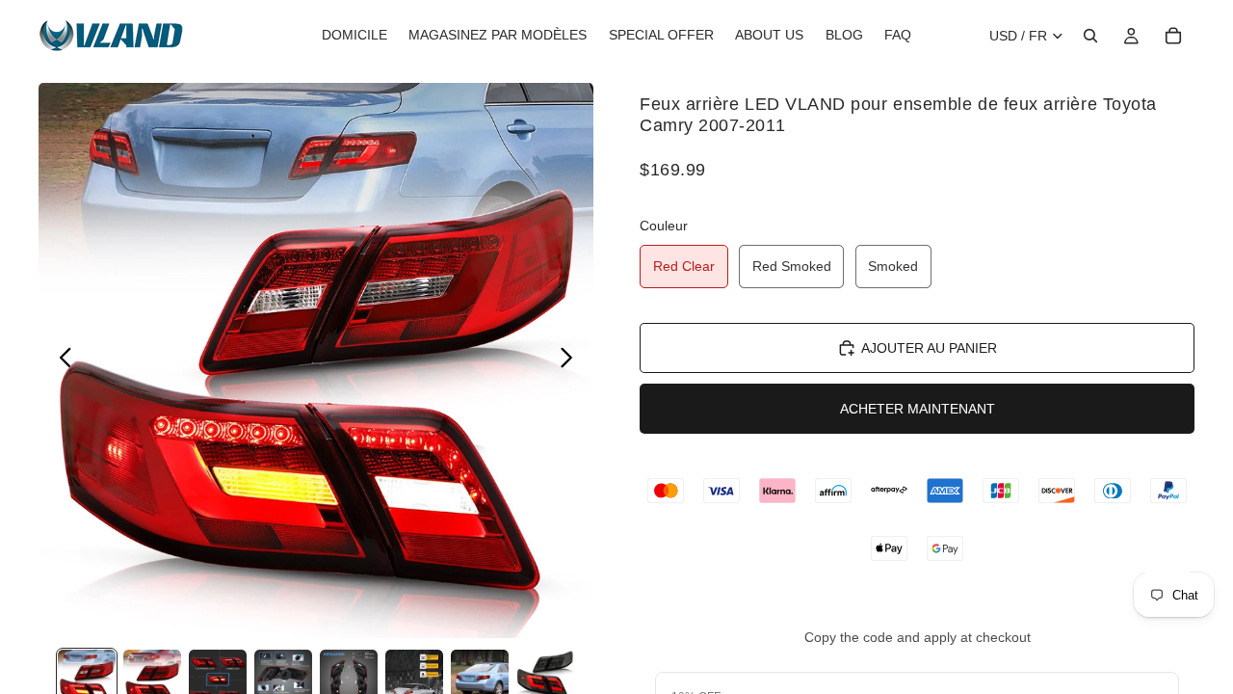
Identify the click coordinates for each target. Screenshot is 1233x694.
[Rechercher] (1090, 35)
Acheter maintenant (917, 408)
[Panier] (1173, 35)
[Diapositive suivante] (571, 360)
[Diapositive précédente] (60, 360)
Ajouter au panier (929, 348)
